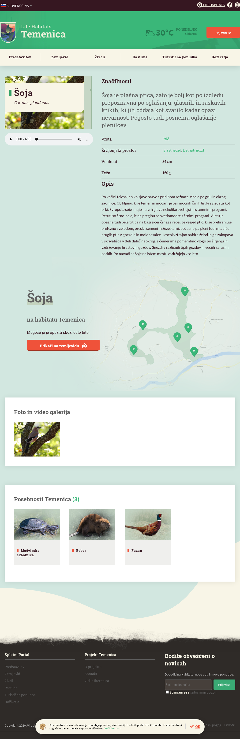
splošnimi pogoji (203, 692)
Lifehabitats (213, 4)
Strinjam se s (193, 692)
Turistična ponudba (179, 57)
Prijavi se (224, 685)
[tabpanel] (37, 537)
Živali (100, 57)
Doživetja (220, 57)
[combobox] (17, 5)
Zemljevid (59, 57)
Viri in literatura (97, 680)
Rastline (140, 57)
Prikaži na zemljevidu (60, 346)
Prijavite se (223, 33)
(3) (75, 499)
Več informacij (113, 728)
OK (197, 726)
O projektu (93, 666)
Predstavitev (20, 57)
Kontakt (91, 673)
